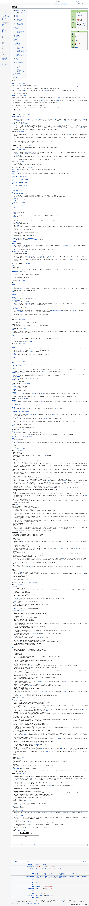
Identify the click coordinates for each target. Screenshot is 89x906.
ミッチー (23, 541)
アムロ (15, 601)
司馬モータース (77, 43)
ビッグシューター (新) (63, 548)
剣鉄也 (28, 119)
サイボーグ (82, 34)
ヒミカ (13, 308)
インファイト (17, 225)
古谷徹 (78, 16)
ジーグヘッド (16, 604)
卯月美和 (14, 300)
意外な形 (74, 310)
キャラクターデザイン (30, 866)
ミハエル (50, 785)
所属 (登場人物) (31, 888)
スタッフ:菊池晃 (51, 866)
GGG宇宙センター (70, 374)
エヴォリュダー (18, 125)
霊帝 (66, 691)
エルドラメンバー (18, 779)
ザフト (32, 778)
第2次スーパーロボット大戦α (82, 23)
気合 (24, 185)
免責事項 (34, 903)
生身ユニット (25, 844)
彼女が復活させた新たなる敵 (56, 310)
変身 (72, 47)
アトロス (14, 407)
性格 (24, 90)
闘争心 (15, 216)
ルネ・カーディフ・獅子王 (17, 365)
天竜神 (18, 376)
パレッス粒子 (58, 125)
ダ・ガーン (18, 379)
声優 (72, 16)
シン (30, 405)
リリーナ (30, 421)
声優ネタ (36, 414)
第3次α (13, 180)
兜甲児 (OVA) (14, 353)
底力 (14, 202)
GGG (61, 748)
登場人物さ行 (19, 844)
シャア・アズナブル (82, 119)
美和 (28, 293)
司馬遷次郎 (46, 90)
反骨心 (15, 213)
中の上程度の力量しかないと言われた (44, 256)
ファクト (13, 858)
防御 (13, 173)
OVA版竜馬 (16, 153)
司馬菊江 (14, 291)
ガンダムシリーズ (16, 411)
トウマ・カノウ (15, 438)
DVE (27, 667)
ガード (22, 238)
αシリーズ (14, 116)
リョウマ (58, 259)
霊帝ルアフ (30, 685)
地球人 (76, 34)
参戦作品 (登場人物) (30, 876)
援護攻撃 (21, 205)
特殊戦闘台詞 (17, 120)
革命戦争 (32, 351)
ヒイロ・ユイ (14, 419)
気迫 (22, 187)
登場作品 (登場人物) (30, 895)
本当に (40, 490)
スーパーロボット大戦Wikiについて (26, 903)
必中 (17, 179)
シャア (15, 596)
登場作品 (32, 893)
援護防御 (26, 205)
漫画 (17, 315)
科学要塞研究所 (33, 393)
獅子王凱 (39, 119)
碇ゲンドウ (67, 681)
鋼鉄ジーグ (18, 10)
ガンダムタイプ (72, 119)
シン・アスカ (14, 422)
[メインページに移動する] (5, 5)
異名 (72, 33)
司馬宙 (15, 861)
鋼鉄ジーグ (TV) (38, 893)
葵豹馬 (13, 384)
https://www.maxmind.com (60, 900)
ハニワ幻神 (80, 103)
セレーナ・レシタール (16, 441)
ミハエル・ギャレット (16, 404)
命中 (18, 173)
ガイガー (42, 748)
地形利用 (35, 239)
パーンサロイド (35, 350)
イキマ (13, 313)
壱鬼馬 (16, 313)
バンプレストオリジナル (17, 436)
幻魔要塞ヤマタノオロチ (69, 245)
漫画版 (83, 709)
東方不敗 (55, 259)
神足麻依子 (37, 744)
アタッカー (16, 219)
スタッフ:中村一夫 (39, 866)
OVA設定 (22, 351)
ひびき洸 (14, 389)
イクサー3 (22, 408)
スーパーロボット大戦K (81, 25)
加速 (19, 179)
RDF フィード (85, 861)
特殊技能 (14, 199)
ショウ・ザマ (70, 134)
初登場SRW (32, 868)
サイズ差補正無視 (79, 127)
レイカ (54, 401)
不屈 (24, 179)
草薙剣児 (29, 107)
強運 (65, 120)
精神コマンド (15, 176)
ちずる (54, 408)
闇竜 (15, 376)
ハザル (31, 677)
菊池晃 (78, 20)
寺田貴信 (18, 598)
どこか (22, 761)
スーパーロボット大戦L (16, 155)
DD (12, 189)
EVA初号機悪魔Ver (38, 681)
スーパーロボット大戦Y (16, 139)
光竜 (13, 376)
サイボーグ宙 (77, 47)
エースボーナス (15, 251)
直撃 (27, 179)
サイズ (76, 245)
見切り (15, 207)
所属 (33, 886)
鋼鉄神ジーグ (80, 15)
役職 (33, 882)
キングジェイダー (66, 369)
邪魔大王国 (41, 100)
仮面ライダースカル (75, 259)
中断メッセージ (39, 460)
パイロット (78, 27)
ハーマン (14, 395)
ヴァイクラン (17, 677)
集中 (14, 179)
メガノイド (41, 401)
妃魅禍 (57, 100)
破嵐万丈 (14, 400)
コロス (68, 348)
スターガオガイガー (50, 751)
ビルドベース (77, 42)
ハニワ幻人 (23, 245)
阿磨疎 (21, 572)
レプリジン (23, 372)
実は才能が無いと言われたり (31, 256)
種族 (33, 897)
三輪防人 (14, 392)
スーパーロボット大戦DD (17, 132)
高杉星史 (14, 379)
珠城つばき (78, 100)
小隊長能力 (14, 242)
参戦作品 (32, 873)
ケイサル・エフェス (43, 691)
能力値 (13, 171)
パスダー (16, 637)
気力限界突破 (17, 222)
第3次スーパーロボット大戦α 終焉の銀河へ (20, 123)
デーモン (16, 700)
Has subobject (31, 864)
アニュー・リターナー (16, 425)
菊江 (21, 695)
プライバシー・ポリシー (16, 903)
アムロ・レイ (55, 119)
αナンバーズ (25, 374)
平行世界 (30, 821)
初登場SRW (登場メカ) (29, 870)
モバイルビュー (39, 903)
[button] (68, 3)
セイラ (45, 418)
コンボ (21, 207)
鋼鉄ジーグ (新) (16, 768)
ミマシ (23, 421)
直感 (54, 220)
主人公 (23, 10)
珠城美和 (18, 300)
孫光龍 (62, 670)
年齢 (33, 879)
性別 (33, 884)
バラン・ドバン (18, 674)
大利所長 (14, 297)
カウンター (19, 202)
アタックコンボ (37, 205)
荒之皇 (30, 577)
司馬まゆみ (14, 294)
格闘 (15, 173)
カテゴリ (14, 844)
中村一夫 (78, 19)
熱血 (22, 179)
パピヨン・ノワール (16, 372)
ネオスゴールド (32, 795)
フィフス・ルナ (23, 393)
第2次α (13, 177)
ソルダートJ (14, 368)
